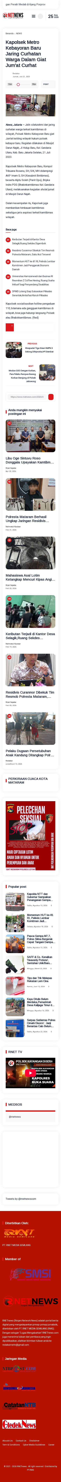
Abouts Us (7, 1440)
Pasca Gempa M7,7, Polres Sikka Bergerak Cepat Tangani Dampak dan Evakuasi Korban (40, 939)
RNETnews (22, 1466)
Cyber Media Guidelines (34, 1444)
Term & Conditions (11, 1444)
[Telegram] (34, 327)
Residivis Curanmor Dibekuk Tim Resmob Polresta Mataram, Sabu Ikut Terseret (33, 252)
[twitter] (25, 1455)
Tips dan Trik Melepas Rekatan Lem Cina (39, 979)
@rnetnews (15, 1117)
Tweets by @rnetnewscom (21, 1198)
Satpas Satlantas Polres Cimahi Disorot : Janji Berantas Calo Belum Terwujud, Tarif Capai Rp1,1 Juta (41, 1023)
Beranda (10, 33)
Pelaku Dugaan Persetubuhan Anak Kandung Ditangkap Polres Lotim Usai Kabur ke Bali (30, 753)
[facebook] (18, 327)
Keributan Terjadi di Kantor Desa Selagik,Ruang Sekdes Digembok (29, 241)
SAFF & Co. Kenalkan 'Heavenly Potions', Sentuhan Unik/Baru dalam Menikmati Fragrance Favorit (39, 960)
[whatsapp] (42, 327)
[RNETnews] (12, 17)
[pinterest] (50, 327)
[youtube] (40, 1455)
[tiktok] (35, 1455)
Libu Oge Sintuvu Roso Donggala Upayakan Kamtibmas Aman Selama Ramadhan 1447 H (30, 460)
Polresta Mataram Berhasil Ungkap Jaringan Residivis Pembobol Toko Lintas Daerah (29, 519)
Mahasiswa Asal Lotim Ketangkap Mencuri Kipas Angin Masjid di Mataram (30, 577)
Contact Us (21, 1440)
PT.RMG (30, 1470)
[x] (26, 327)
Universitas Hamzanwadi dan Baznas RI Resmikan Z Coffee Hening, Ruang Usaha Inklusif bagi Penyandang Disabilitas (33, 280)
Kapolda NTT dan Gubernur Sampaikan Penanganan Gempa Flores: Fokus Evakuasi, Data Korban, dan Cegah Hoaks (40, 897)
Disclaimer (34, 1440)
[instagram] (30, 1455)
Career (51, 1444)
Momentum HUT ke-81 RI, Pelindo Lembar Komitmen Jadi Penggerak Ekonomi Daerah (33, 265)
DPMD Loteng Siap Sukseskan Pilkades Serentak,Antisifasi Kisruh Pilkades (32, 293)
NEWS (19, 33)
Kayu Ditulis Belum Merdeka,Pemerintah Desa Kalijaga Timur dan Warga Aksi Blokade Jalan (41, 1002)
